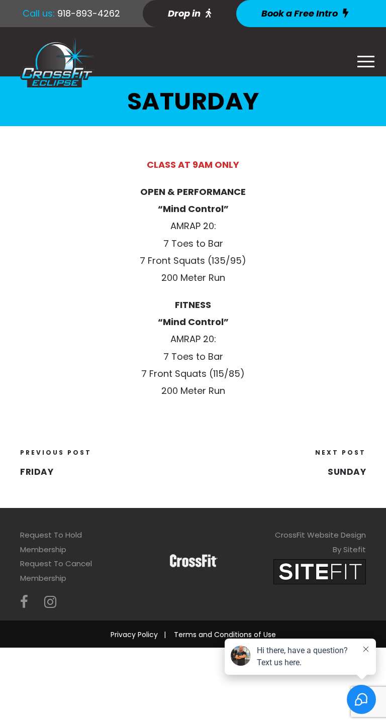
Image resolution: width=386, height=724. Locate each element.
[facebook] (24, 602)
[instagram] (50, 602)
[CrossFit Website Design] (319, 571)
